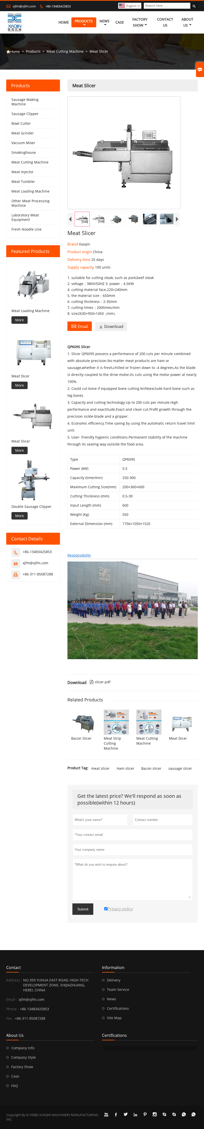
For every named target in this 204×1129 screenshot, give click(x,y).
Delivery (113, 980)
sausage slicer (180, 768)
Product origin (80, 251)
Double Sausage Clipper (31, 506)
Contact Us (165, 22)
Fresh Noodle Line (26, 229)
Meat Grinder (22, 133)
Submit (82, 909)
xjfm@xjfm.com (24, 6)
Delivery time (79, 259)
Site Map (114, 1017)
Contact (13, 967)
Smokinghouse (23, 152)
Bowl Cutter (21, 123)
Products (84, 21)
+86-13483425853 (58, 6)
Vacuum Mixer (23, 142)
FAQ (14, 1085)
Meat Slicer (20, 441)
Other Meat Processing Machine (30, 203)
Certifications (118, 1008)
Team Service (118, 989)
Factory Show (140, 22)
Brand (73, 244)
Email (79, 326)
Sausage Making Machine (25, 101)
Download (111, 326)
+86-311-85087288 (38, 574)
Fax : (10, 1018)
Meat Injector (22, 171)
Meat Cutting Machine (65, 51)
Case (119, 22)
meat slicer (100, 768)
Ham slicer (125, 768)
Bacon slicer (151, 768)
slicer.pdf (100, 682)
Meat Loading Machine (30, 191)
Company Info (22, 1048)
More (19, 320)
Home (63, 22)
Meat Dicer (20, 376)
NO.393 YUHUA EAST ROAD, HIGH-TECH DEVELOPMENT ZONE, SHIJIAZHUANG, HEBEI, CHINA (55, 985)
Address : (14, 980)
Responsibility (79, 555)
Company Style (23, 1057)
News (104, 21)
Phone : (12, 1009)
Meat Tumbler (23, 181)
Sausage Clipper (25, 113)
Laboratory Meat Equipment (25, 217)
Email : (11, 999)
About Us (187, 22)
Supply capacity (81, 267)
